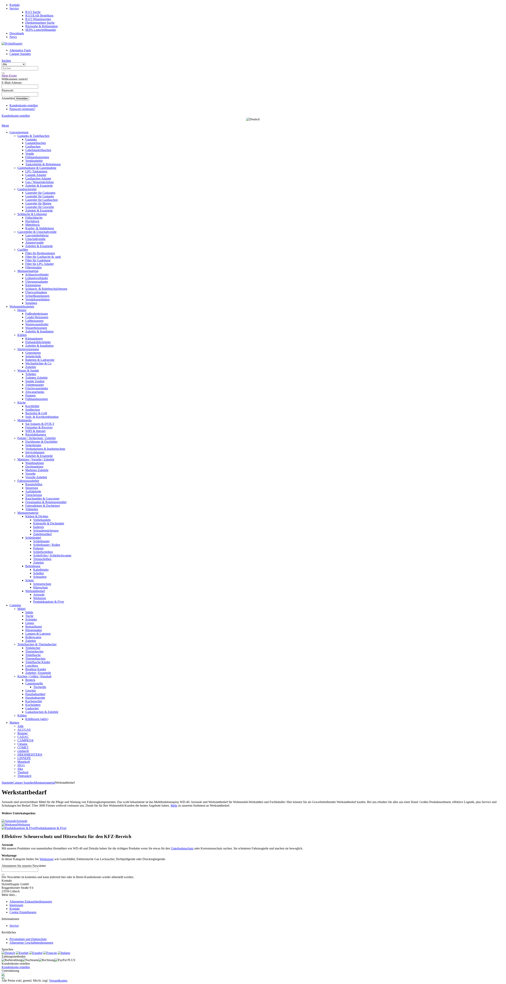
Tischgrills (39, 687)
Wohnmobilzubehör (21, 306)
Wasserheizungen (36, 328)
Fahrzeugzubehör (28, 480)
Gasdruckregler (27, 189)
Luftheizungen (34, 320)
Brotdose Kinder (35, 669)
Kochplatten (33, 704)
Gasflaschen (33, 146)
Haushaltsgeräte (35, 697)
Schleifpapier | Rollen (46, 544)
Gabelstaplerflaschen (38, 150)
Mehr (174, 805)
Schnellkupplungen (37, 296)
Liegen (29, 623)
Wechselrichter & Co (38, 363)
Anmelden (22, 98)
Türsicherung (33, 495)
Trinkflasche (33, 655)
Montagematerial (27, 271)
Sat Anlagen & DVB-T (39, 424)
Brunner (22, 733)
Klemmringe (33, 285)
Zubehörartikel (42, 534)
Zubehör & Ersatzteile (39, 185)
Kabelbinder (41, 569)
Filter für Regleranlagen (40, 253)
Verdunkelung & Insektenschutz (45, 448)
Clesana (22, 744)
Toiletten (30, 374)
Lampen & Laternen (38, 633)
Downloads (16, 33)
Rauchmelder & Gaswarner (42, 498)
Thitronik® (24, 776)
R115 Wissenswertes (38, 19)
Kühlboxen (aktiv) (36, 719)
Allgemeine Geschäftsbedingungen (31, 942)
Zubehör (30, 367)
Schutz (29, 580)
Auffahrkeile (33, 491)
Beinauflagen (33, 626)
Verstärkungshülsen (37, 299)
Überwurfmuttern (36, 292)
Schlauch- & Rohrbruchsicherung (46, 288)
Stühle (29, 612)
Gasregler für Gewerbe (39, 207)
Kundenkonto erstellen (23, 105)
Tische (29, 616)
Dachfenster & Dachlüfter (41, 441)
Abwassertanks (34, 392)
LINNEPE (24, 758)
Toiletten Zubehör (36, 377)
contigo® (23, 751)
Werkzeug (39, 598)
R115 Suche (33, 12)
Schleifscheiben (43, 552)
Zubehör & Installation (39, 331)
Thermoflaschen (35, 658)
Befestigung (32, 566)
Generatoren (33, 352)
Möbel (21, 608)
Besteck (30, 680)
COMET (23, 747)
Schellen (38, 573)
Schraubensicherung (46, 530)
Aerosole (38, 594)
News (13, 37)
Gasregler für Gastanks (39, 196)
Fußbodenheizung (36, 313)
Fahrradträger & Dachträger (42, 505)
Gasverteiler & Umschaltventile (37, 232)
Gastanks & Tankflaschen (33, 135)
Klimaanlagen (34, 338)
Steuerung (31, 488)
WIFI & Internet (35, 431)
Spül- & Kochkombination (42, 416)
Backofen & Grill (36, 413)
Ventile (29, 153)
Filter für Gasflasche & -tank (43, 256)
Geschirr (30, 690)
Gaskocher (32, 708)
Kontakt (14, 5)
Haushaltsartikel (35, 694)
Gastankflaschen (35, 143)
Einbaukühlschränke (38, 342)
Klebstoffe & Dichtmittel (48, 523)
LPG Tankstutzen (36, 171)
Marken (14, 722)
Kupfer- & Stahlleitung (39, 228)
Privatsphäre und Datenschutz (28, 939)
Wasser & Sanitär (28, 370)
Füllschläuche (33, 217)
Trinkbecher (32, 648)
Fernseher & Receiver (39, 427)
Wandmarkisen (34, 463)
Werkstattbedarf (35, 591)
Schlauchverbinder (37, 274)
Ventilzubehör (34, 160)
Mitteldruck (32, 224)
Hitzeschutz (40, 587)
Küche (21, 402)
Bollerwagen (33, 637)
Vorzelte (30, 473)
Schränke (31, 619)
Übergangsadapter (36, 281)
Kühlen (22, 335)
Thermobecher (34, 651)
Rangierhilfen (33, 484)
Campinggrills (34, 683)
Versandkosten (58, 980)
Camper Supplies (20, 54)
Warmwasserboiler (36, 324)
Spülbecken (32, 409)
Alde (20, 726)
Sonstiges (31, 303)
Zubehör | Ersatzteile (38, 672)
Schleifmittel (33, 537)
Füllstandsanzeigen (37, 157)
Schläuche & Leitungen (32, 214)
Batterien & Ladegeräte (39, 360)
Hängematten (33, 630)
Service (14, 8)
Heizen (21, 310)
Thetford (22, 772)
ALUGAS (24, 729)
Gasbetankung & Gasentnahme (36, 167)
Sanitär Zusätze (34, 381)
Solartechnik (33, 356)
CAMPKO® (25, 740)
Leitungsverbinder (36, 278)
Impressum (16, 905)
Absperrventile (34, 242)
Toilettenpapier (34, 384)
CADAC (23, 736)
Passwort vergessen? (22, 109)
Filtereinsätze (33, 267)
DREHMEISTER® (29, 754)
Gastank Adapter (35, 175)
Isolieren (38, 527)
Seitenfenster (33, 445)
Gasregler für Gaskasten (40, 192)
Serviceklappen (34, 452)
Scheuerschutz (42, 584)
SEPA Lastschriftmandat (40, 29)
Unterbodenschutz (182, 848)
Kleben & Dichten (36, 516)
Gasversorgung (18, 132)
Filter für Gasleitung (37, 260)
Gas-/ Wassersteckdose (39, 182)
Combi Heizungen (36, 317)
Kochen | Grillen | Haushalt (34, 676)
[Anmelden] (3, 874)
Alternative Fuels (20, 50)
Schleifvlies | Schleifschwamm (52, 555)
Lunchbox (31, 665)
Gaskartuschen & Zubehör (41, 712)
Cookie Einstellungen (22, 912)
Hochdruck (32, 221)
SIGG (21, 765)
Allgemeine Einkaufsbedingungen (30, 901)
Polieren (38, 548)
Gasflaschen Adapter (38, 178)
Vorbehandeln (42, 520)
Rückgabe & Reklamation (41, 26)
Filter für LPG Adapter (39, 264)
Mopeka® (23, 761)
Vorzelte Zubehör (36, 477)
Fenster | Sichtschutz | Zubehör (36, 438)
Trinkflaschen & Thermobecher (37, 644)
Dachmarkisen (34, 466)
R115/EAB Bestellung (39, 15)
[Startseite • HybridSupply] (12, 43)
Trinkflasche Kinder (37, 662)
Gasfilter (22, 249)
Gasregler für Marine (38, 203)
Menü (5, 125)
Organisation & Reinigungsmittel (45, 502)
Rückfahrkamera (35, 434)
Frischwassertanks (36, 388)
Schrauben (39, 576)
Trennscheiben (42, 559)
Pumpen (30, 395)
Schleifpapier (41, 541)
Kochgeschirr (33, 701)
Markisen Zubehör (36, 470)
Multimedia (24, 420)
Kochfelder (32, 406)
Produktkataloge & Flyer (48, 601)
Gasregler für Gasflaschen (41, 200)
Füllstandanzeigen (36, 399)
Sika (20, 768)
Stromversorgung (28, 349)
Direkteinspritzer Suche (40, 22)
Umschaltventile (35, 239)
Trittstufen (31, 509)
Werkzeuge (47, 859)
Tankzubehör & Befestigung (43, 164)
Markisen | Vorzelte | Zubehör (35, 459)
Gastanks (31, 139)
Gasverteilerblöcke (37, 235)
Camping (15, 605)
